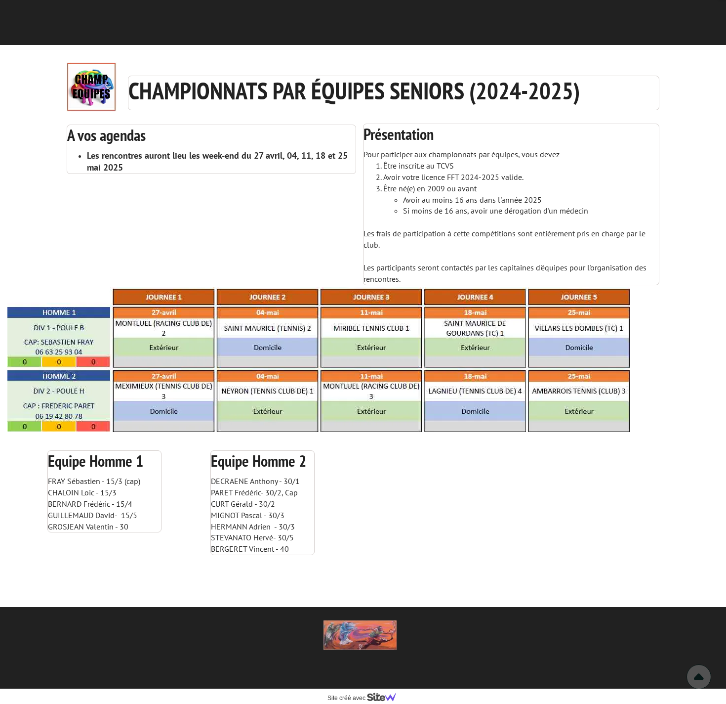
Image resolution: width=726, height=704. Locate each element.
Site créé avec (347, 698)
